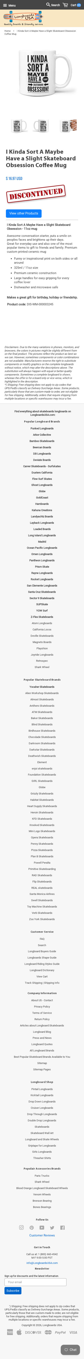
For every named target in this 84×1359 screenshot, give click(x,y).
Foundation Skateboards (42, 774)
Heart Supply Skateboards (42, 806)
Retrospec (42, 660)
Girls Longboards (42, 1151)
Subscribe (13, 1290)
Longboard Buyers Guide (42, 951)
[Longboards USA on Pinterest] (31, 1228)
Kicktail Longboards (42, 1095)
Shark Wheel (42, 667)
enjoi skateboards (42, 768)
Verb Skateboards (42, 912)
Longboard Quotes (42, 1044)
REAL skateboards (42, 887)
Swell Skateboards (42, 900)
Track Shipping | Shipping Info (42, 982)
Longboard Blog (42, 1031)
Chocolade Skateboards (42, 737)
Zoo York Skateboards (42, 919)
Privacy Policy (42, 1006)
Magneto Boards (42, 642)
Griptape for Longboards (42, 1145)
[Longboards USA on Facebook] (62, 1228)
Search (42, 945)
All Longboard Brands (42, 1050)
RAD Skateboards (42, 875)
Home (7, 31)
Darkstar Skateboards (42, 749)
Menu (12, 5)
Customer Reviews (42, 1235)
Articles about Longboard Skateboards (42, 1025)
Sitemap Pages (42, 1069)
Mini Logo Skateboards (42, 831)
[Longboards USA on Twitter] (52, 1228)
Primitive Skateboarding (42, 868)
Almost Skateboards (42, 699)
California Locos (42, 629)
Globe (42, 787)
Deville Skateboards (42, 635)
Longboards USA (52, 1325)
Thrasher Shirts (42, 1158)
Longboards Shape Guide (42, 957)
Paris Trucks (42, 1175)
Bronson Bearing (42, 1200)
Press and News (42, 1037)
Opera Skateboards (42, 837)
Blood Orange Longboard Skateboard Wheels (42, 1188)
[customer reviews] (42, 174)
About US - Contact (42, 1000)
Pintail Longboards (42, 1089)
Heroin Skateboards (42, 812)
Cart (75, 5)
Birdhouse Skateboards (42, 730)
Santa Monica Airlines (42, 893)
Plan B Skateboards (42, 856)
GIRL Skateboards (42, 780)
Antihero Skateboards (42, 705)
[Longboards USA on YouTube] (42, 1228)
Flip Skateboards (42, 881)
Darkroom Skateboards (42, 743)
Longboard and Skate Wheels (42, 1139)
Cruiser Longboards (42, 1107)
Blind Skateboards (42, 724)
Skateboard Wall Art (42, 1133)
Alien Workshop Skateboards (42, 693)
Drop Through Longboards (42, 1114)
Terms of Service (42, 1012)
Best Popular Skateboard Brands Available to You (42, 1056)
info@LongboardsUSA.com (42, 1262)
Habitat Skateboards (42, 799)
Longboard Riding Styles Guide (42, 963)
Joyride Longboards (42, 654)
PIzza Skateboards (42, 850)
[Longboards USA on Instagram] (21, 1228)
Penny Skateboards (42, 843)
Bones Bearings (42, 1207)
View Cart (42, 976)
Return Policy (42, 1019)
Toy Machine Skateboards (42, 906)
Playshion (42, 648)
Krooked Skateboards (42, 825)
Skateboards (42, 1126)
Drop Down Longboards (42, 1101)
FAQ (42, 938)
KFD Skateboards (42, 818)
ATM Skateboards (42, 712)
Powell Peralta (42, 862)
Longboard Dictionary (42, 970)
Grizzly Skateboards (42, 793)
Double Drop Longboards (42, 1120)
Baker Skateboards (42, 718)
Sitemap (42, 1063)
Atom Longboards (42, 623)
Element (42, 762)
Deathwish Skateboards (42, 755)
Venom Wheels (42, 1194)
